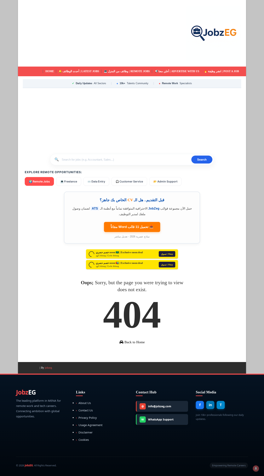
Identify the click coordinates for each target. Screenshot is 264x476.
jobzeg (48, 367)
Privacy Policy (86, 417)
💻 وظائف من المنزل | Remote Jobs (127, 71)
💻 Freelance (68, 181)
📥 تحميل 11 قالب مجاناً (132, 227)
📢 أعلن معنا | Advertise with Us (176, 71)
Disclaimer (84, 432)
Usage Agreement (89, 425)
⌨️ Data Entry (96, 181)
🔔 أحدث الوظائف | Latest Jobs (79, 71)
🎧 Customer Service (129, 181)
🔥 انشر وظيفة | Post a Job (221, 71)
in (210, 404)
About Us (83, 403)
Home (49, 71)
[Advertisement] (93, 33)
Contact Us (84, 410)
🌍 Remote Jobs (39, 181)
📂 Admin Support (165, 181)
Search (202, 159)
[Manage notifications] (256, 468)
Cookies (82, 440)
